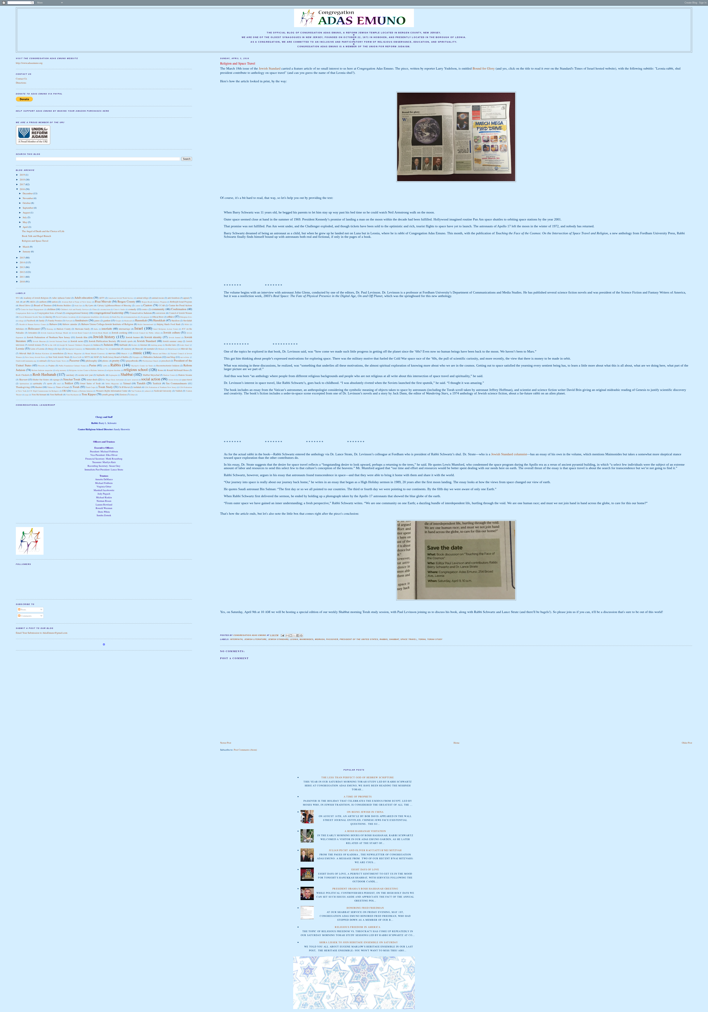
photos (105, 360)
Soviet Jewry (174, 379)
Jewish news (77, 341)
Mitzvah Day (186, 348)
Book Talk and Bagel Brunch (36, 236)
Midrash (320, 639)
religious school (136, 369)
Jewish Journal (175, 337)
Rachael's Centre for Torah (142, 365)
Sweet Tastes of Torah (90, 383)
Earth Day (116, 317)
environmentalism (130, 317)
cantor (137, 305)
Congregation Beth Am (25, 313)
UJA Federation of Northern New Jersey (160, 387)
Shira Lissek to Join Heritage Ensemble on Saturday (358, 942)
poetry (116, 360)
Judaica (96, 344)
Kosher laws (170, 344)
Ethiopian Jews (186, 317)
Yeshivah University (162, 390)
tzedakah (137, 387)
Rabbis (384, 639)
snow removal (132, 379)
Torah (422, 639)
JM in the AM (50, 345)
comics (145, 309)
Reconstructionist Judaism (167, 365)
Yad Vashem (136, 391)
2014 (22, 262)
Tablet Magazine (112, 383)
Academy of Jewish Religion (35, 297)
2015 (22, 257)
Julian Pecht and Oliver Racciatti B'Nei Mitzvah (365, 850)
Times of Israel (62, 387)
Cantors (147, 305)
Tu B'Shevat (124, 387)
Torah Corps (90, 387)
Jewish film (81, 337)
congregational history (77, 313)
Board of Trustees (42, 305)
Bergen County (126, 301)
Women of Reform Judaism (82, 391)
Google (118, 320)
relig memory (61, 370)
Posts (23, 609)
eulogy (21, 320)
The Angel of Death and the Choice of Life (43, 231)
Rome (160, 370)
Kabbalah (123, 344)
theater (38, 387)
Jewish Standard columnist (509, 454)
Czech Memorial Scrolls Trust (30, 317)
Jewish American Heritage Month (54, 332)
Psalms (51, 365)
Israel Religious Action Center (165, 329)
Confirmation (178, 309)
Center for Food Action (180, 305)
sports (49, 383)
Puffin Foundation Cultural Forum (72, 365)
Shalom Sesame (185, 375)
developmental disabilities (89, 317)
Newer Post (225, 742)
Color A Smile (119, 309)
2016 (22, 189)
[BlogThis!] (291, 635)
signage (56, 379)
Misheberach (173, 349)
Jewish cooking (119, 332)
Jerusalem (32, 332)
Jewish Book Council (80, 332)
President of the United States (359, 639)
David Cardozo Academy (66, 317)
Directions (21, 82)
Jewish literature (255, 639)
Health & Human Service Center (32, 324)
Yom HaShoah (56, 394)
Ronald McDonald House (178, 370)
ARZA (32, 301)
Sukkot (69, 383)
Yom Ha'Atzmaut (39, 394)
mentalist (151, 348)
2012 (22, 272)
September (28, 207)
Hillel (187, 324)
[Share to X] (294, 635)
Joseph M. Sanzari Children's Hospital (75, 345)
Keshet (134, 345)
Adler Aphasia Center (61, 297)
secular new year (85, 375)
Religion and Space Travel (35, 240)
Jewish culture (171, 332)
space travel (408, 639)
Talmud (127, 383)
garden (106, 320)
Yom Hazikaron (72, 394)
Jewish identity (153, 337)
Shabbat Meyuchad (151, 375)
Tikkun (50, 387)
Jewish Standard (269, 68)
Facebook (31, 320)
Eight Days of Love (365, 869)
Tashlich (157, 383)
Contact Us (21, 78)
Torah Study (434, 639)
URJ (64, 390)
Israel (138, 328)
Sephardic (100, 375)
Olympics (136, 357)
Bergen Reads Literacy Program (154, 302)
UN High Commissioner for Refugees (44, 391)
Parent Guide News (58, 361)
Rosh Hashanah (44, 374)
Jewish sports (127, 341)
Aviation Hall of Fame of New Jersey (77, 302)
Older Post (687, 742)
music (137, 352)
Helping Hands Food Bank (169, 324)
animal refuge (142, 297)
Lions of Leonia (37, 348)
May (25, 222)
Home (456, 742)
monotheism (58, 353)
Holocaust (34, 328)
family (41, 320)
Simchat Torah (71, 379)
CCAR (162, 305)
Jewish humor (133, 337)
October (27, 203)
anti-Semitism (174, 297)
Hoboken (20, 328)
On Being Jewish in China (365, 812)
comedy (132, 309)
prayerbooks (132, 360)
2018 (22, 179)
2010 (22, 281)
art (24, 301)
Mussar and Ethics (159, 353)
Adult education (83, 297)
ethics (170, 316)
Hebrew (53, 324)
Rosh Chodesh (22, 375)
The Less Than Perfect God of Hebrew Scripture (357, 777)
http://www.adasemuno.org (29, 63)
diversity (106, 317)
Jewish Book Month (100, 332)
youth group (108, 394)
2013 (22, 267)
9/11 (18, 297)
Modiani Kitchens (42, 353)
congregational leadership (108, 313)
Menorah (139, 348)
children (51, 309)
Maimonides (306, 639)
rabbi (105, 365)
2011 (22, 276)
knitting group (156, 345)
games (97, 320)
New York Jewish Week (58, 357)
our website (184, 357)
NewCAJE (77, 357)
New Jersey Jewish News (35, 357)
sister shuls (92, 379)
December (28, 193)
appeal (186, 297)
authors (43, 301)
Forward (69, 320)
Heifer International (145, 324)
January (27, 251)
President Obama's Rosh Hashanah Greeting (365, 888)
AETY (102, 297)
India (96, 329)
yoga (27, 394)
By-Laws (89, 305)
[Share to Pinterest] (301, 635)
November (28, 198)
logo (60, 348)
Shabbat (394, 639)
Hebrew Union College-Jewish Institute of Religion (107, 324)
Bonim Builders (64, 305)
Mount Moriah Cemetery (95, 353)
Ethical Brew (158, 316)
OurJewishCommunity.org (26, 361)
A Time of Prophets (358, 796)
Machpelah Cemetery (73, 349)
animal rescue (158, 297)
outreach (43, 360)
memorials (115, 348)
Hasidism (175, 320)
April (25, 227)
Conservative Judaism (141, 313)
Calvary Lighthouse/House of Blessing (114, 305)
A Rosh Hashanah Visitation (365, 831)
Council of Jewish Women (180, 313)
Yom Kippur (89, 394)
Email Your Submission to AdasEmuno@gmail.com (41, 632)
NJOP (96, 357)
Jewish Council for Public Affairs (146, 332)
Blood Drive (24, 305)
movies (112, 353)
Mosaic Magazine (74, 353)
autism (55, 301)
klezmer (143, 344)
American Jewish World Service (120, 298)
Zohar (132, 394)
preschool (166, 360)
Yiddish (178, 390)
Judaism (108, 344)
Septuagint (113, 375)
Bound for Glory (484, 68)
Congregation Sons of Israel (49, 313)
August (26, 212)
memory (127, 348)
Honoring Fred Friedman (365, 907)
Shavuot (23, 379)
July (25, 217)
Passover (332, 639)
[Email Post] (282, 635)
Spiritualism (24, 383)
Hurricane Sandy (82, 328)
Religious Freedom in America (357, 927)
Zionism (123, 394)
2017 (22, 184)
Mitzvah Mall (25, 353)
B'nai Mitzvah (103, 301)
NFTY (87, 357)
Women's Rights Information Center (112, 390)
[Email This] (287, 635)
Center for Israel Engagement (32, 309)
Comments (26, 615)
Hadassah (128, 320)
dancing (48, 316)
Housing (49, 329)
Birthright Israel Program (181, 301)
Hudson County (64, 328)
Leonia (294, 639)
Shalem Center (169, 375)
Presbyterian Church (150, 361)
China (94, 309)
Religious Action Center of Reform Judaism (86, 370)
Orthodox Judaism (152, 357)
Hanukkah (159, 320)
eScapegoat (144, 317)
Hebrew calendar (70, 324)
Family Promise (55, 320)
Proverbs (41, 365)
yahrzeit (148, 391)
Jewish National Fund (58, 341)
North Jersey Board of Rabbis (116, 357)
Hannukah (141, 320)
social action (150, 378)
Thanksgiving (23, 387)
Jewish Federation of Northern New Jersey (48, 337)
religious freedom (113, 370)
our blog (171, 357)
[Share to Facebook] (298, 635)
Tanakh (141, 383)
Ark (17, 301)
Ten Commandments (176, 383)
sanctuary (70, 375)
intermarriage (124, 328)
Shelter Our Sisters (41, 379)
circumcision (105, 309)
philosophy (91, 360)
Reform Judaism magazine (42, 370)
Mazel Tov (104, 349)
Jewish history (104, 336)
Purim (92, 365)
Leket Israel (184, 345)
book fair (78, 305)
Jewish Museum (39, 341)
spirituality (37, 383)
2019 (22, 174)
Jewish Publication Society (102, 341)
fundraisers (81, 320)
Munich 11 (125, 353)
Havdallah (187, 320)
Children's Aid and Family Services (75, 309)
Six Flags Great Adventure (113, 379)
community (158, 309)
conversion (160, 313)
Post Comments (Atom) (245, 749)
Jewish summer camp (172, 341)
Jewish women (34, 344)
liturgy (51, 348)
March (26, 246)
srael (59, 383)
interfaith (236, 639)
